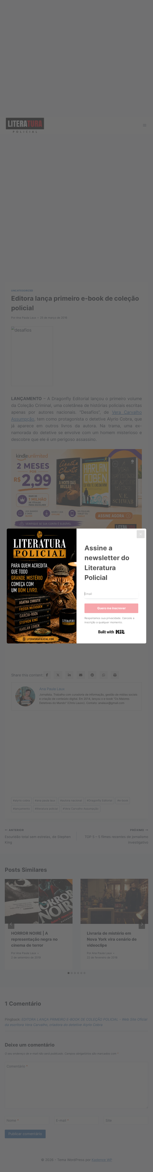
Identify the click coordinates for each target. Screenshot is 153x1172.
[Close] (141, 534)
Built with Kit (111, 631)
